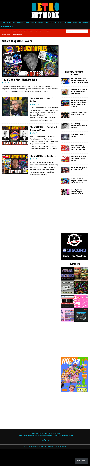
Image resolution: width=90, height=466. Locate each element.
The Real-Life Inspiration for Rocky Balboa (79, 169)
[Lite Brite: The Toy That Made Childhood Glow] (65, 115)
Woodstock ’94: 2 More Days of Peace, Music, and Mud (78, 158)
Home (3, 22)
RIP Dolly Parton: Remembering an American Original (77, 192)
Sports (58, 22)
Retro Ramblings (55, 435)
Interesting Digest (67, 435)
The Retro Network (23, 435)
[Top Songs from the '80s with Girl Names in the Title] (81, 287)
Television (67, 22)
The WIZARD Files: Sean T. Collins (41, 100)
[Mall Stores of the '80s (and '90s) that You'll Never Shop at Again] (81, 273)
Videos (13, 31)
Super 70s (48, 31)
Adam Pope (7, 83)
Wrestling (49, 22)
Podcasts (5, 31)
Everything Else (7, 27)
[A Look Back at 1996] (67, 315)
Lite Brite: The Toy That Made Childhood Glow (79, 113)
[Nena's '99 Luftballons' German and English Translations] (81, 315)
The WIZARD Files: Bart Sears (43, 156)
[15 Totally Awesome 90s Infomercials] (67, 287)
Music (40, 22)
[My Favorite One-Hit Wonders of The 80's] (67, 301)
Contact (38, 31)
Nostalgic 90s (17, 35)
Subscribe (81, 461)
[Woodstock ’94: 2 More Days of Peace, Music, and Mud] (65, 159)
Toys (75, 22)
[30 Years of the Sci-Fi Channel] (65, 137)
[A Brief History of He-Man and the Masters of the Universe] (67, 273)
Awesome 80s (6, 35)
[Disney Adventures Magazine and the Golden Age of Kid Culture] (65, 181)
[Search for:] (77, 31)
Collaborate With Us (26, 31)
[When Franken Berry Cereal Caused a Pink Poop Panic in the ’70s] (65, 148)
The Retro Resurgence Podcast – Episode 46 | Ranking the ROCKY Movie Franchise (79, 103)
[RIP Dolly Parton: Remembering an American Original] (65, 192)
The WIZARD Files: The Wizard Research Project (43, 129)
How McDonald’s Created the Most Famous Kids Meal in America (79, 91)
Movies (33, 22)
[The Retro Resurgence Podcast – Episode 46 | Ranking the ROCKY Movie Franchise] (65, 103)
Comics (20, 22)
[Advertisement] (75, 53)
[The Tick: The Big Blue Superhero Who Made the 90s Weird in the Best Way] (65, 81)
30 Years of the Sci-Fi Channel (78, 135)
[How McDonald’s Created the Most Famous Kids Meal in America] (65, 92)
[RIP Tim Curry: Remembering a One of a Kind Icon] (65, 126)
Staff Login (45, 440)
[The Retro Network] (45, 19)
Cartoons (11, 22)
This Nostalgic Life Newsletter (39, 435)
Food (27, 22)
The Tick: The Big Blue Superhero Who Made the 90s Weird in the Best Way (79, 80)
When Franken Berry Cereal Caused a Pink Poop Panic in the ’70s (78, 147)
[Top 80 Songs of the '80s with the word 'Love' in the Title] (81, 301)
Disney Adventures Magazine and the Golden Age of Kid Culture (79, 181)
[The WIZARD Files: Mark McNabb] (30, 61)
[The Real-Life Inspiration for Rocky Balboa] (65, 170)
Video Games (83, 22)
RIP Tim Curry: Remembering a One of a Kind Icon (79, 125)
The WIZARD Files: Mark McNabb (19, 79)
